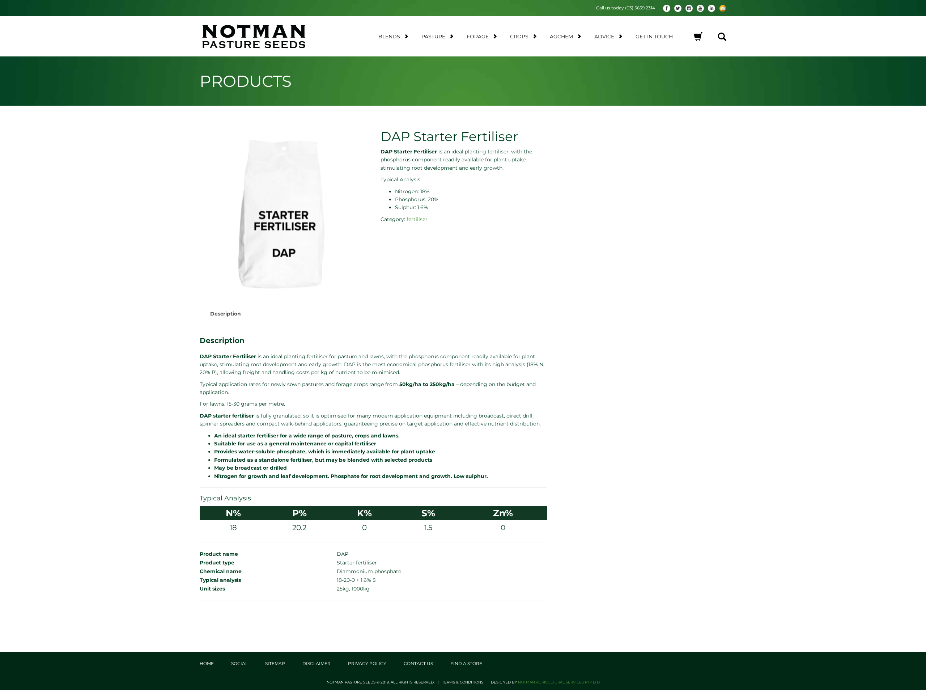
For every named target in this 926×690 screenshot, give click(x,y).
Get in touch (654, 36)
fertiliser (417, 219)
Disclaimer (316, 663)
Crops (519, 36)
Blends (389, 36)
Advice (604, 36)
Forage (478, 36)
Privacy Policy (367, 663)
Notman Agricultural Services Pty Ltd (559, 682)
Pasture (433, 36)
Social (239, 663)
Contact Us (418, 663)
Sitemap (275, 663)
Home (207, 663)
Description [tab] (225, 313)
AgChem (561, 36)
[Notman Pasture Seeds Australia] (262, 36)
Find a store (466, 663)
